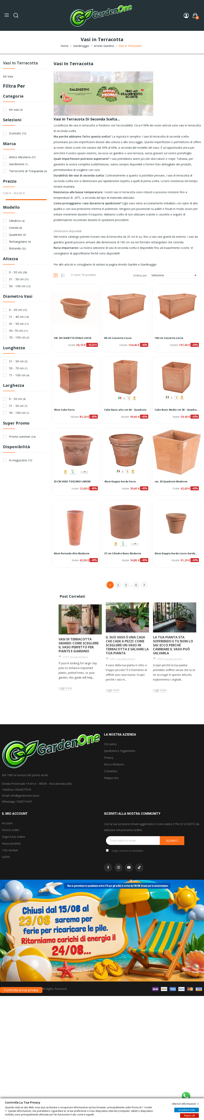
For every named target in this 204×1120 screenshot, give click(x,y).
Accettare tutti (186, 1109)
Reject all (189, 1115)
